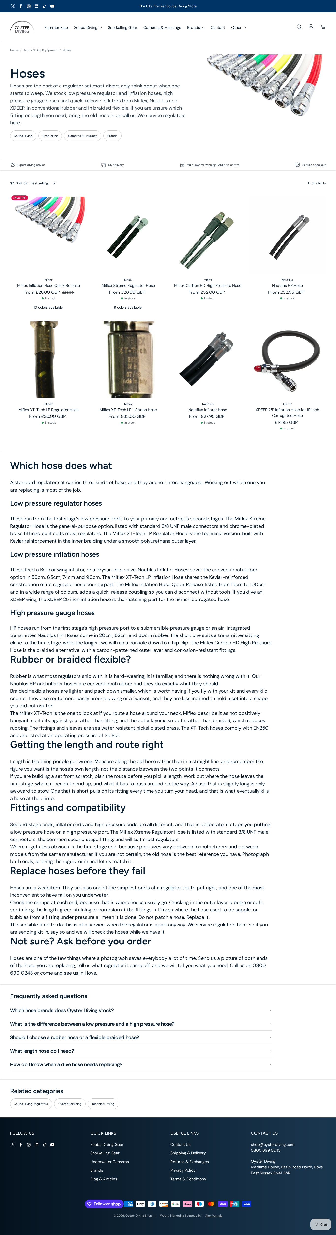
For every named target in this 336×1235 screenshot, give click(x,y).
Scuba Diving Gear (106, 1144)
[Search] (299, 27)
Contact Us (180, 1144)
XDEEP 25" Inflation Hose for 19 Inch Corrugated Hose (287, 412)
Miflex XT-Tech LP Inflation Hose (128, 409)
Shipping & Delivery (188, 1153)
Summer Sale (56, 27)
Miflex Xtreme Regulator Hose (128, 285)
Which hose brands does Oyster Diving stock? (62, 1010)
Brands (194, 27)
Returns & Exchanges (189, 1161)
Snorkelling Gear (122, 27)
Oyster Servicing (69, 1104)
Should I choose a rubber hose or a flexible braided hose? (74, 1037)
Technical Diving (103, 1104)
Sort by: (22, 183)
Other (237, 27)
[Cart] (323, 27)
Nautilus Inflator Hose (207, 409)
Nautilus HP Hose (287, 285)
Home (14, 50)
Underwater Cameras (109, 1161)
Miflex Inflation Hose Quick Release (48, 285)
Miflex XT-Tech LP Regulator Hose (48, 409)
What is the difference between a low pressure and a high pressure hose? (92, 1024)
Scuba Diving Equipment (40, 50)
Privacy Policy (183, 1170)
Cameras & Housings (162, 27)
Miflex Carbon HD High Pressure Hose (207, 285)
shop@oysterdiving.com (272, 1144)
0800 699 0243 (265, 1150)
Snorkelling (50, 136)
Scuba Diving (86, 27)
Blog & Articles (103, 1179)
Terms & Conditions (188, 1179)
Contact (218, 27)
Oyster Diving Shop (138, 1216)
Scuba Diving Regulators (31, 1104)
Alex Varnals (213, 1216)
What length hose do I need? (42, 1051)
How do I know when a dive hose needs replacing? (66, 1064)
